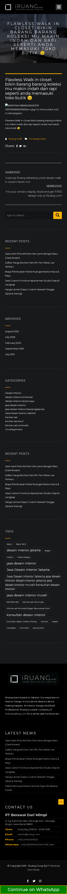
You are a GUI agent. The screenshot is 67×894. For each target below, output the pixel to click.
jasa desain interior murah (27, 595)
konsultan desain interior (26, 615)
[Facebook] (17, 146)
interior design (23, 557)
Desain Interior (13, 393)
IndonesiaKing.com (16, 713)
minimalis (24, 628)
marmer (44, 621)
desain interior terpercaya (19, 401)
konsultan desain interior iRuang (22, 621)
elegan (48, 550)
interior (10, 557)
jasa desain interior (15, 405)
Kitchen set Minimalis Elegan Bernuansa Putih (28, 608)
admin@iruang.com (29, 834)
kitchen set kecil (14, 421)
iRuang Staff (15, 138)
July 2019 (10, 354)
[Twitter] (20, 146)
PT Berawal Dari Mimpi (26, 815)
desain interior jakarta (24, 550)
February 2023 (13, 342)
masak (55, 621)
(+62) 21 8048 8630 (27, 839)
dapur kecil (21, 544)
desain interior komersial (19, 397)
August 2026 (12, 331)
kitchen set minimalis (16, 425)
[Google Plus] (25, 146)
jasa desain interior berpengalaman (25, 409)
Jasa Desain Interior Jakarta (20, 413)
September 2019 (14, 348)
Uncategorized (37, 138)
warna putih (38, 628)
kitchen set (11, 417)
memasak (11, 628)
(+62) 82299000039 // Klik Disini (37, 844)
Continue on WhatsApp (33, 889)
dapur (9, 544)
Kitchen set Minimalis (33, 602)
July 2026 (10, 337)
